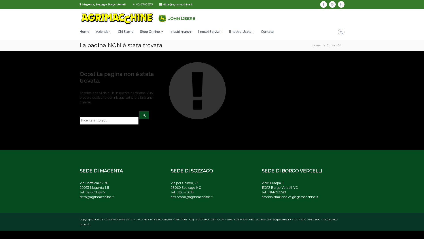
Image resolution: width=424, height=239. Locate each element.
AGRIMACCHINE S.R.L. (118, 219)
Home (84, 32)
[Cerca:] (109, 120)
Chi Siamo (125, 32)
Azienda (102, 32)
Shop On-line (150, 32)
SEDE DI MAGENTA (101, 170)
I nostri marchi (180, 32)
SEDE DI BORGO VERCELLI (292, 170)
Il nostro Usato (240, 32)
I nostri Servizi (209, 32)
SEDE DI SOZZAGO (192, 170)
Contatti (267, 32)
